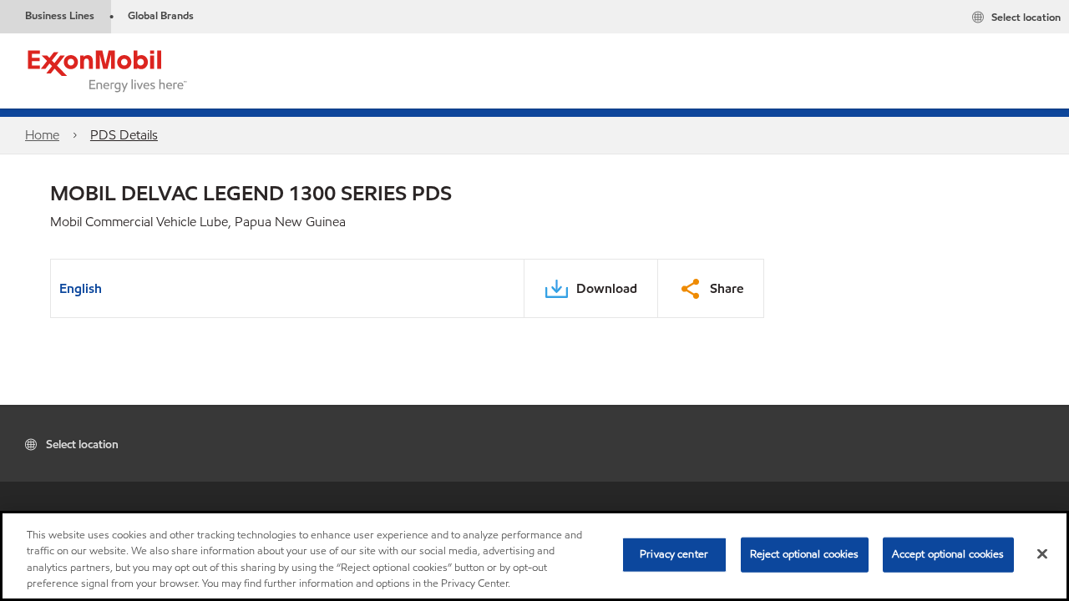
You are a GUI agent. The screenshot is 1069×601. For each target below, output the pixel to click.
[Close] (1042, 553)
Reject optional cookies (804, 554)
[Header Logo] (107, 69)
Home (42, 135)
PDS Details (124, 135)
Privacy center (674, 554)
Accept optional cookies (948, 554)
